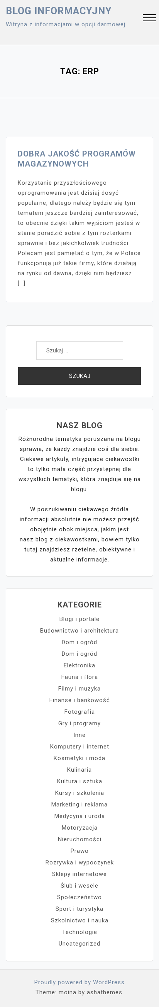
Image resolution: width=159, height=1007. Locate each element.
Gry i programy (79, 723)
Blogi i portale (79, 619)
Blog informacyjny (59, 11)
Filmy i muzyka (79, 688)
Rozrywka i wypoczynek (80, 862)
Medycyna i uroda (79, 816)
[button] (149, 19)
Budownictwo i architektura (79, 630)
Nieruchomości (79, 839)
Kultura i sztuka (79, 781)
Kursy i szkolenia (79, 792)
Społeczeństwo (79, 897)
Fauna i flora (79, 677)
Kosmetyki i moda (79, 758)
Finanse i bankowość (79, 700)
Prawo (80, 850)
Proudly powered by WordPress (79, 982)
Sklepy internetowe (79, 874)
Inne (79, 734)
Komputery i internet (79, 746)
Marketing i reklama (79, 804)
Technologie (79, 932)
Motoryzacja (80, 827)
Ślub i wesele (79, 885)
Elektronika (79, 665)
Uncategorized (79, 943)
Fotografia (79, 711)
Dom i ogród (79, 642)
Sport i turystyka (79, 908)
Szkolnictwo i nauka (79, 920)
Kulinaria (79, 769)
